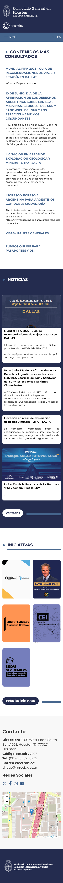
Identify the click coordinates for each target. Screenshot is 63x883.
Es (59, 37)
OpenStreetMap (49, 837)
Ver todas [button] (13, 513)
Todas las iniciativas (21, 701)
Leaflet (40, 837)
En (54, 37)
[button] (32, 811)
